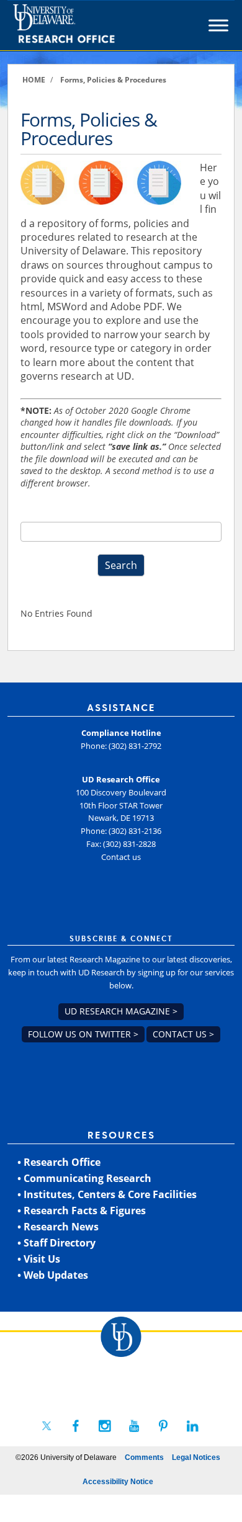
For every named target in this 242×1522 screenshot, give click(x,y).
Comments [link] (144, 1457)
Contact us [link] (121, 856)
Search (121, 565)
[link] (86, 25)
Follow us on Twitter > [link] (83, 1034)
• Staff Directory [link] (56, 1243)
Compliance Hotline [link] (121, 732)
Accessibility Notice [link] (118, 1481)
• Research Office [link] (59, 1162)
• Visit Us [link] (38, 1259)
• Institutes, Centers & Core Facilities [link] (107, 1194)
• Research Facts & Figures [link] (81, 1210)
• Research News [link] (58, 1226)
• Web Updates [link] (52, 1275)
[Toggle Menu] (218, 25)
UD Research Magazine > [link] (121, 1011)
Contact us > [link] (183, 1034)
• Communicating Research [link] (84, 1178)
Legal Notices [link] (196, 1457)
